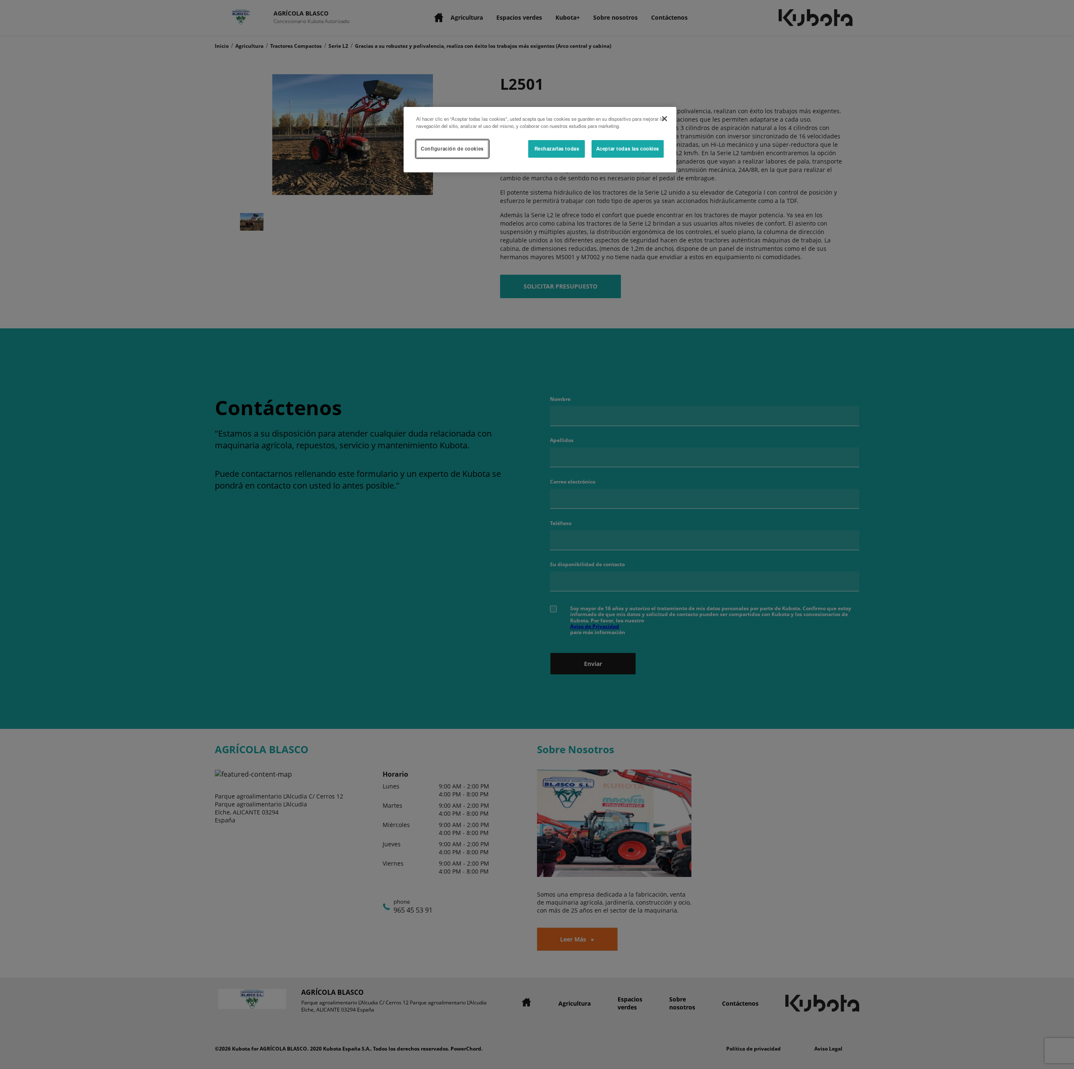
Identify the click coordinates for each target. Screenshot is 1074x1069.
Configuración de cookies (452, 148)
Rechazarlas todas (556, 148)
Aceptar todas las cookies (627, 148)
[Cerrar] (664, 118)
